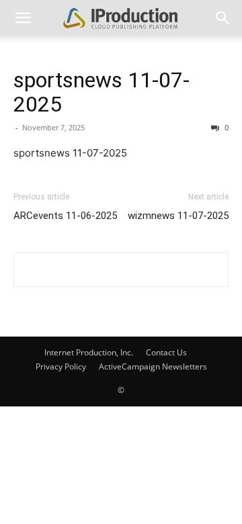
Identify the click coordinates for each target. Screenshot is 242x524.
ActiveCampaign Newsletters (153, 366)
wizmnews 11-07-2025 (178, 216)
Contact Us (166, 352)
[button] (22, 18)
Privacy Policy (61, 366)
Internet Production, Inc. (88, 352)
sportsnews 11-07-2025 (101, 92)
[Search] (223, 18)
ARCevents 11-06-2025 (65, 216)
